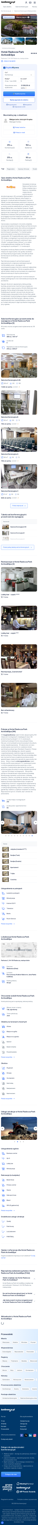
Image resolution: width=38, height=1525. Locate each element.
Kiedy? (7, 79)
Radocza (16, 58)
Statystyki (23, 1429)
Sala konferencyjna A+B (10, 380)
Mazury (5, 1361)
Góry (11, 1370)
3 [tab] (12, 836)
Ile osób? (24, 79)
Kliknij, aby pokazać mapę (19, 949)
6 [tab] (20, 836)
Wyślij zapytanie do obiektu (19, 100)
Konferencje (7, 1389)
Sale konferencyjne (21, 7)
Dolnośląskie (7, 1352)
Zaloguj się (23, 1424)
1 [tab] (18, 628)
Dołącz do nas (11, 1474)
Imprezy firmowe (23, 169)
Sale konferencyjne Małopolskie (25, 11)
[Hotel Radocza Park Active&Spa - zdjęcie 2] (7, 41)
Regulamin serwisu (7, 1499)
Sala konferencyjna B (9, 417)
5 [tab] (18, 836)
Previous (2, 823)
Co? (6, 73)
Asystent (23, 1426)
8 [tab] (26, 836)
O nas (3, 1421)
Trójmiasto (14, 1361)
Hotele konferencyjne (8, 48)
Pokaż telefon (20, 127)
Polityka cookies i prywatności (27, 1499)
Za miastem (29, 1370)
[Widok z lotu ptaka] (19, 25)
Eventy (16, 1389)
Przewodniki (5, 1429)
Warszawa (6, 1342)
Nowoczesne (29, 1380)
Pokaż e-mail (20, 132)
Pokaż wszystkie (6, 924)
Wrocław (24, 1342)
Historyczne (17, 1380)
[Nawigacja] (35, 2)
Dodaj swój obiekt (7, 1439)
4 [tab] (15, 836)
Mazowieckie (19, 1352)
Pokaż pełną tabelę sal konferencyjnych (16, 547)
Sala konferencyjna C (9, 491)
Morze (5, 1370)
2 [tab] (20, 628)
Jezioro (19, 1370)
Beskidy (24, 1361)
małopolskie (24, 58)
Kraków (15, 1342)
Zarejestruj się (24, 1421)
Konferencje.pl (6, 11)
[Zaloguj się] (26, 2)
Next (36, 823)
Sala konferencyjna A (9, 454)
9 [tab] (29, 836)
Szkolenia (25, 1389)
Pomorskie (30, 1352)
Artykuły (3, 1424)
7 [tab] (23, 836)
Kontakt (3, 1426)
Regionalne (11, 169)
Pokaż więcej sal (17, 506)
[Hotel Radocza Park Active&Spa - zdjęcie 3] (19, 41)
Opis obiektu (7, 7)
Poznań (33, 1342)
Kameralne (6, 1380)
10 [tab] (32, 836)
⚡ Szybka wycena (19, 94)
